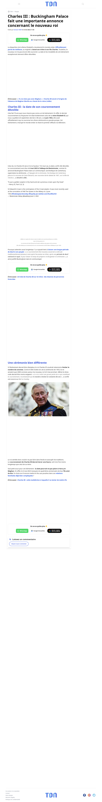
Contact (8, 793)
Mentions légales (10, 797)
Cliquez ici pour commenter (18, 544)
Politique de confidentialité (13, 799)
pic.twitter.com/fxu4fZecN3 (46, 194)
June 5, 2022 (34, 196)
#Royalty (32, 194)
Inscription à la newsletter (13, 791)
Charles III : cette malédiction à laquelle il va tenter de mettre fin (42, 480)
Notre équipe (9, 795)
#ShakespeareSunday (20, 194)
